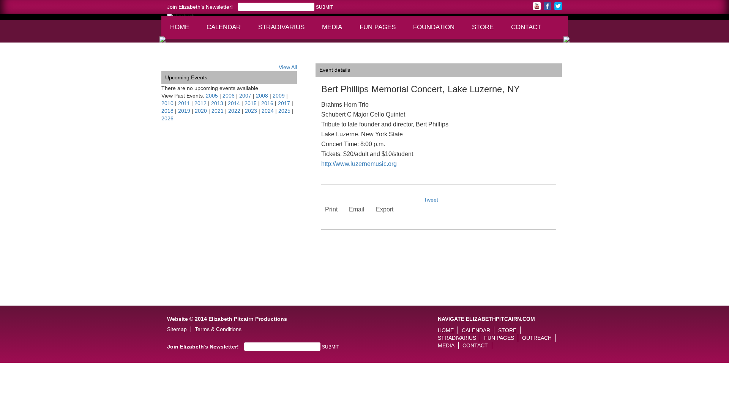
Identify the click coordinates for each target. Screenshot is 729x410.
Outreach (537, 338)
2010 (167, 103)
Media (335, 31)
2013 (217, 103)
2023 (251, 111)
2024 (268, 111)
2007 (245, 96)
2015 (251, 103)
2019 (184, 111)
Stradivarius (281, 27)
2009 (279, 96)
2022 (234, 111)
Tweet (431, 200)
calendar (224, 27)
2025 (284, 111)
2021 (217, 111)
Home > (170, 58)
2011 (184, 103)
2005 (212, 96)
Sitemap (177, 329)
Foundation (436, 31)
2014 (234, 103)
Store (483, 27)
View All (288, 67)
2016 (267, 103)
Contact (526, 27)
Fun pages (380, 31)
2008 (262, 96)
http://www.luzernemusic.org (359, 164)
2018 (167, 111)
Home (179, 27)
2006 (228, 96)
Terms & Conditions (218, 329)
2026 (167, 118)
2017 (284, 103)
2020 (201, 111)
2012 (200, 103)
